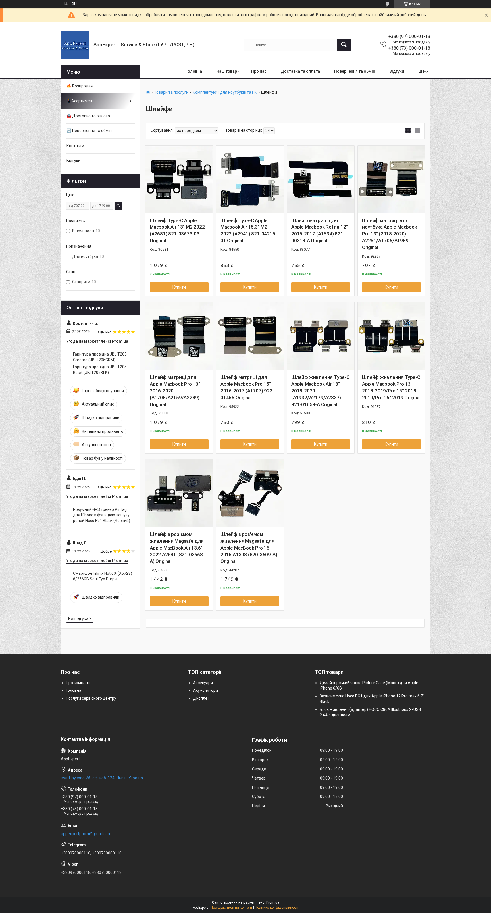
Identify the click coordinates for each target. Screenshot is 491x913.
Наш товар (226, 71)
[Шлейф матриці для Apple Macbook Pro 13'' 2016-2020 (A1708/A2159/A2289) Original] (179, 336)
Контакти (75, 145)
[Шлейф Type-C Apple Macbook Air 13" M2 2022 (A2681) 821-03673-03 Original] (179, 179)
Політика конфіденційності (276, 908)
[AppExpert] (75, 45)
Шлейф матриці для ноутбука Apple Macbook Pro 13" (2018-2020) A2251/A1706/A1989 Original (389, 234)
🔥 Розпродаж (80, 86)
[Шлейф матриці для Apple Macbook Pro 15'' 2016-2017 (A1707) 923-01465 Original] (250, 336)
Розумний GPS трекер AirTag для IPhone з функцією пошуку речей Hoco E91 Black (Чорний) (101, 515)
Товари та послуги (171, 92)
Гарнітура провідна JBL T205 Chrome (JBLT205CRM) (100, 357)
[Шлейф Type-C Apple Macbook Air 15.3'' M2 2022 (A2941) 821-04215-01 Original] (250, 179)
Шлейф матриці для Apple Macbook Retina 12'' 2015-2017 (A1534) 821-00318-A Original (319, 230)
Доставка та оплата (300, 71)
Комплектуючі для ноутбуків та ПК (225, 92)
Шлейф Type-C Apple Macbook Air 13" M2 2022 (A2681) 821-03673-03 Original (177, 230)
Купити (179, 287)
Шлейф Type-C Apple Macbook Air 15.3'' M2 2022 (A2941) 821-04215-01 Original (248, 230)
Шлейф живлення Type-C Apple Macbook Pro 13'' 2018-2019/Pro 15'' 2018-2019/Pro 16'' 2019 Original (391, 387)
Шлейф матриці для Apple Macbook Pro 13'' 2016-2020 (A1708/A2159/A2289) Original (175, 390)
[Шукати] (344, 45)
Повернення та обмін (354, 71)
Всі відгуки (78, 618)
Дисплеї (201, 698)
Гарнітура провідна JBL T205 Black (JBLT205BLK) (100, 370)
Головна (194, 71)
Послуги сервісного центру (91, 698)
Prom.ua (272, 902)
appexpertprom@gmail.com (86, 833)
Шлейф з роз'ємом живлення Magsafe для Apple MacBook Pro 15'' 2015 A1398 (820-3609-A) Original (248, 547)
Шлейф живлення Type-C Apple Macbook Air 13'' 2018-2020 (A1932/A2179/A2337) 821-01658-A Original (320, 390)
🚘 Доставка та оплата (88, 116)
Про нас (259, 71)
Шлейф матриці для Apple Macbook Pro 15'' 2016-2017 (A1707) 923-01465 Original (247, 387)
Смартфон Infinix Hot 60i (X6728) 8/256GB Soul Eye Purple (102, 576)
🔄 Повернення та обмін (89, 130)
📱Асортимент (80, 101)
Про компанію (79, 682)
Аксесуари (203, 682)
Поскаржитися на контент (231, 908)
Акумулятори (205, 690)
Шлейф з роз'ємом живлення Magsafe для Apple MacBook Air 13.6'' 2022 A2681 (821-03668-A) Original (177, 547)
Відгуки (396, 71)
